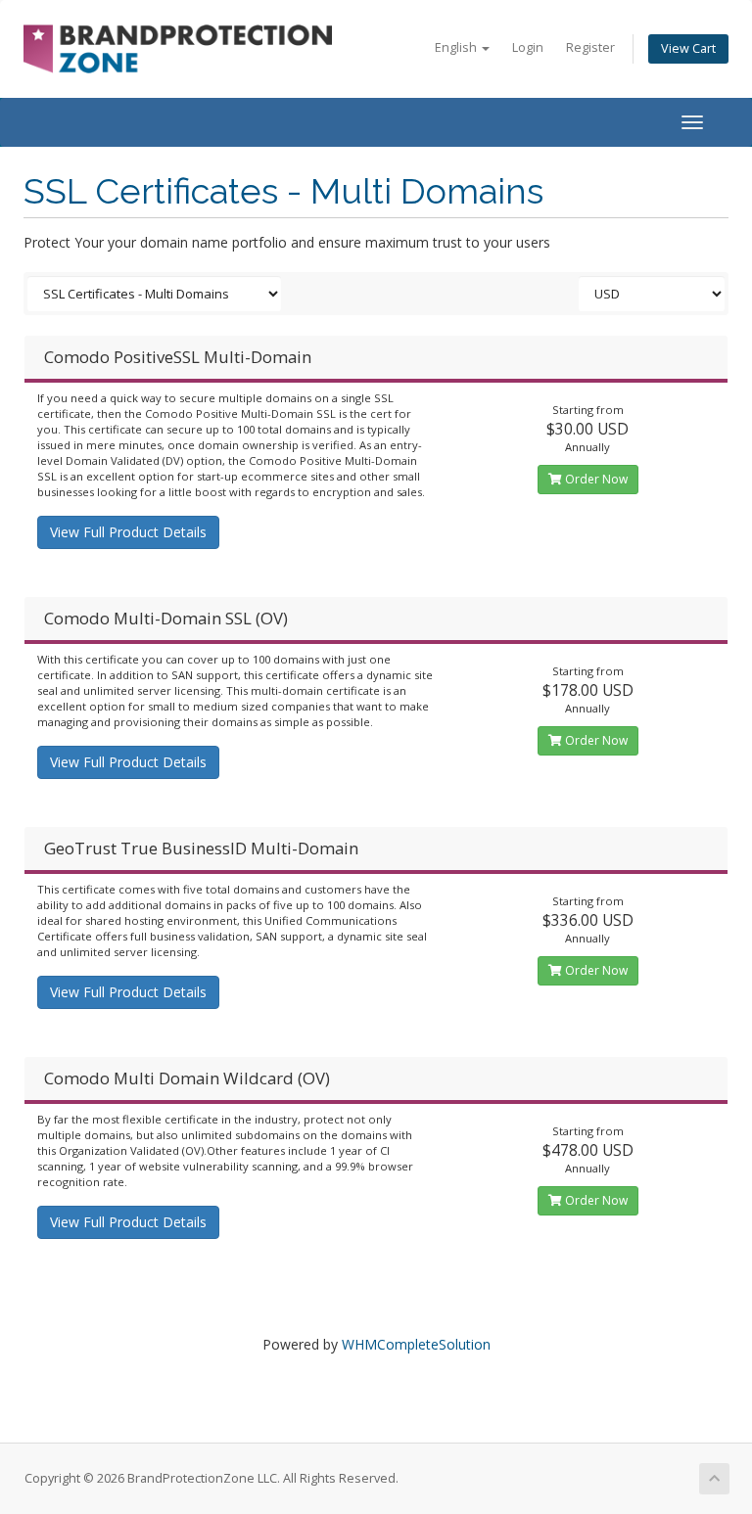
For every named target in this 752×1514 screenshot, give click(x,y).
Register (590, 47)
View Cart (688, 48)
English (457, 47)
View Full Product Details (128, 532)
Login (527, 47)
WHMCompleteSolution (416, 1344)
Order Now (595, 479)
